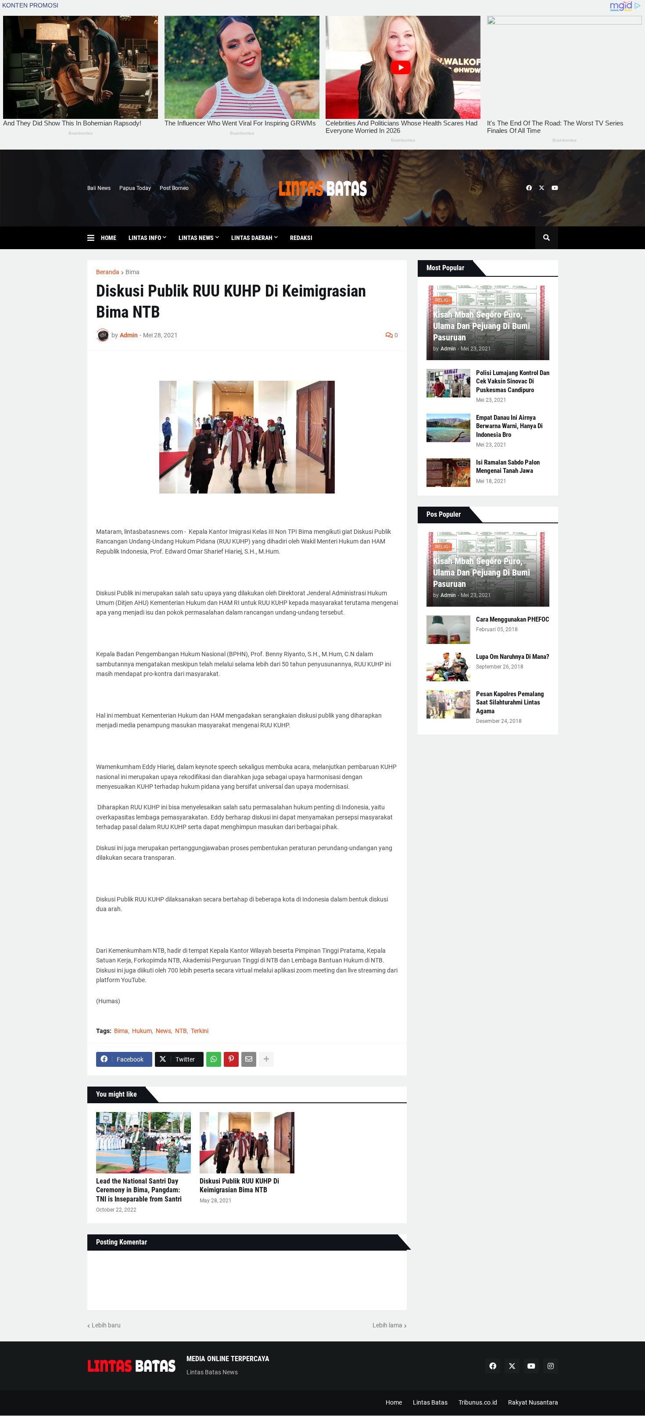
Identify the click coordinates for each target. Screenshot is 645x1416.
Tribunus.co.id (478, 1402)
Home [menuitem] (108, 237)
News (163, 1031)
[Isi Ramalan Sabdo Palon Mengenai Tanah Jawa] (448, 472)
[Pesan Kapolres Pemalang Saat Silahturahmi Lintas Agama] (448, 704)
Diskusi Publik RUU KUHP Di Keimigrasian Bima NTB (239, 1185)
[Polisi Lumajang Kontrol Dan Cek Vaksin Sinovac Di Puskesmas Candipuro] (448, 383)
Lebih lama (387, 1325)
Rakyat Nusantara (533, 1402)
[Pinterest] (231, 1059)
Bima (132, 272)
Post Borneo (174, 188)
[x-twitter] (542, 188)
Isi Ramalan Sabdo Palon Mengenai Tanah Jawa (508, 466)
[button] (94, 237)
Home (394, 1402)
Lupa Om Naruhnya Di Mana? (512, 657)
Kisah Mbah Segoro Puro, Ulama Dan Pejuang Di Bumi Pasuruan (481, 326)
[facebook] (529, 188)
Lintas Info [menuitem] (145, 237)
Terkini (199, 1031)
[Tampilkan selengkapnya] (266, 1059)
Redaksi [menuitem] (301, 237)
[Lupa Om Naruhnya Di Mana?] (448, 667)
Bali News (99, 188)
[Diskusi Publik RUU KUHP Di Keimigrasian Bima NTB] (247, 1142)
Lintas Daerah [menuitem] (251, 237)
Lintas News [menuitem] (196, 237)
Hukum (142, 1031)
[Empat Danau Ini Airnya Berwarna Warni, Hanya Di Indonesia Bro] (448, 428)
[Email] (248, 1059)
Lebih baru (106, 1325)
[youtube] (555, 188)
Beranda (107, 272)
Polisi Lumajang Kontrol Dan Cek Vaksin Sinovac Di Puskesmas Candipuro (512, 381)
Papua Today (135, 188)
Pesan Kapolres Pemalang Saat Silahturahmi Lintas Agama (510, 702)
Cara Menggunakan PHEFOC (512, 619)
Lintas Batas (430, 1402)
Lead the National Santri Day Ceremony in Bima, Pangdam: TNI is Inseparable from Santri (139, 1190)
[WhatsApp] (213, 1059)
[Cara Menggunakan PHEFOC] (448, 629)
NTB (181, 1031)
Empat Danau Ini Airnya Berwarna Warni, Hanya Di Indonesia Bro (509, 426)
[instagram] (550, 1366)
